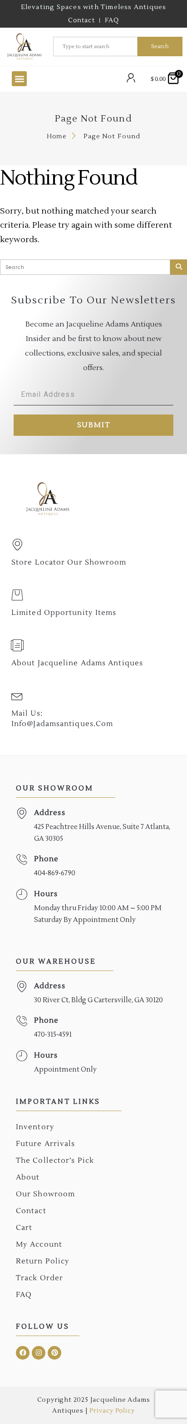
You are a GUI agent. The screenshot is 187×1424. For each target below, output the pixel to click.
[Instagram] (38, 1353)
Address (49, 812)
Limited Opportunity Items (64, 612)
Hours (46, 893)
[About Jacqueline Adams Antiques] (17, 645)
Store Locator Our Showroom (69, 562)
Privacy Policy (111, 1411)
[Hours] (21, 894)
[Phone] (21, 859)
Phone (46, 858)
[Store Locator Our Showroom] (17, 545)
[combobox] (95, 46)
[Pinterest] (54, 1353)
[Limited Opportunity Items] (17, 595)
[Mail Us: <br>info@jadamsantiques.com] (17, 696)
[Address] (21, 813)
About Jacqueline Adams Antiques (77, 663)
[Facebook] (23, 1353)
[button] (19, 78)
